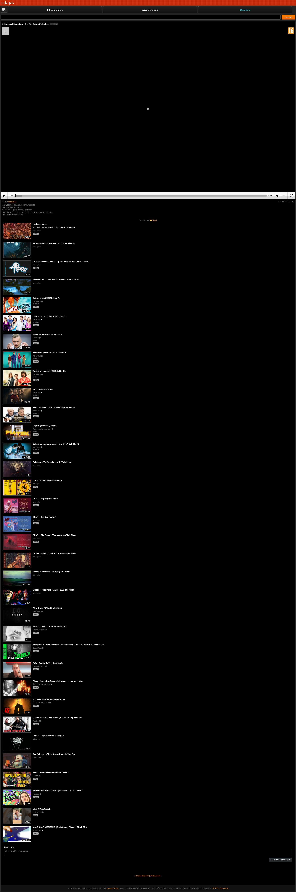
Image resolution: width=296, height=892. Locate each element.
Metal (154, 220)
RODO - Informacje (220, 888)
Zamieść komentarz (280, 859)
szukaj (288, 17)
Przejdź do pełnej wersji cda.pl (148, 876)
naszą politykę (113, 888)
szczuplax (12, 202)
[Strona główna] (8, 3)
